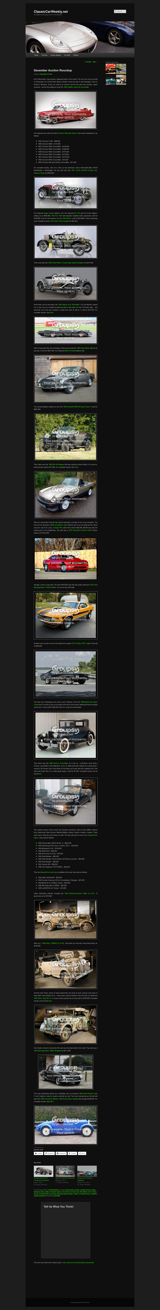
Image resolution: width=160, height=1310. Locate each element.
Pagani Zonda (49, 213)
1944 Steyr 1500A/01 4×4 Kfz (53, 943)
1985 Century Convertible (58, 763)
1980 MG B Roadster (56, 464)
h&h (81, 1192)
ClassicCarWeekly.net (51, 11)
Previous (87, 62)
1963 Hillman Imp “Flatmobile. (69, 304)
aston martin (70, 1190)
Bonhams (37, 1192)
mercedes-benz (44, 1194)
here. (52, 1101)
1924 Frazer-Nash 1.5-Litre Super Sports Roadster (66, 262)
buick (42, 1192)
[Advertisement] (80, 1281)
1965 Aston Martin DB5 (85, 348)
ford (70, 1192)
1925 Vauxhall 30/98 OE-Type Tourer (76, 406)
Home (36, 55)
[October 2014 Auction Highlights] (87, 1171)
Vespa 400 (58, 527)
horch (90, 1192)
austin (93, 1190)
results (75, 1194)
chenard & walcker (56, 1192)
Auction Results (56, 55)
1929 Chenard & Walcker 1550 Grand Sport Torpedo (59, 1099)
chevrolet (65, 1192)
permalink (57, 1196)
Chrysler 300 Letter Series (67, 133)
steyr (88, 1194)
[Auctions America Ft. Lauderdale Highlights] (43, 1171)
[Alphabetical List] (111, 69)
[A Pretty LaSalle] (121, 69)
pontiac (70, 1194)
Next (95, 62)
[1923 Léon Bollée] (121, 80)
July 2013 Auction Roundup (65, 1178)
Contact (75, 55)
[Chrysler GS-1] (111, 80)
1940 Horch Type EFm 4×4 (43, 998)
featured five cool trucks (48, 872)
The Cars (44, 55)
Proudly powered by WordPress (80, 1302)
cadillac (47, 1192)
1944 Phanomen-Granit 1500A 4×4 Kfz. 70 (80, 893)
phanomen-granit (62, 1194)
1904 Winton (66, 218)
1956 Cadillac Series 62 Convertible (76, 87)
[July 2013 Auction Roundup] (65, 1171)
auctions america (85, 1190)
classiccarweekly (39, 1196)
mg (50, 1194)
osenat (54, 1194)
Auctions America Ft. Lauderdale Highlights (41, 1179)
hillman (85, 1192)
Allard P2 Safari (69, 350)
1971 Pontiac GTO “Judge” (81, 643)
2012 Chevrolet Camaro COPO (80, 530)
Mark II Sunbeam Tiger (59, 525)
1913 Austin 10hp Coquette (59, 221)
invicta (94, 1192)
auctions (77, 1190)
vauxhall (93, 1194)
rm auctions (82, 1194)
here (55, 167)
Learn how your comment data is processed (78, 1262)
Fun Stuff (67, 55)
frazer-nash (75, 1192)
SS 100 (77, 213)
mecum (36, 1194)
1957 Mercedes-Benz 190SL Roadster (47, 1050)
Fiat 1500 (58, 215)
